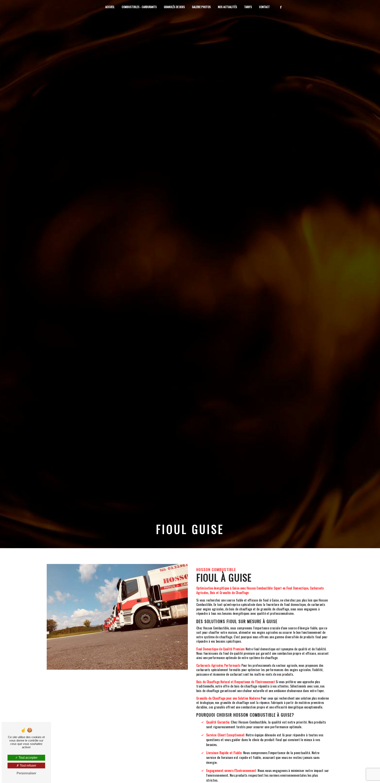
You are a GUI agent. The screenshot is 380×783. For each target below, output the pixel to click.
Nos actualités (227, 7)
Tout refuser (27, 765)
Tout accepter (27, 757)
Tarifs (248, 7)
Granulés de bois (174, 7)
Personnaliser (26, 773)
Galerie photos (201, 7)
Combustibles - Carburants (139, 7)
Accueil (110, 7)
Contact (264, 7)
